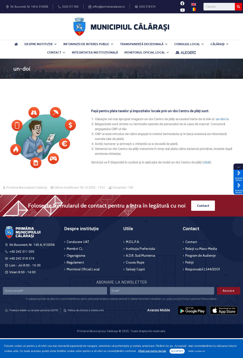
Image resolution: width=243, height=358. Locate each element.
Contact (54, 52)
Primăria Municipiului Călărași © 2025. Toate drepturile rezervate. (121, 331)
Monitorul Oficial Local (144, 52)
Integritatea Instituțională (95, 52)
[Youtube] (182, 10)
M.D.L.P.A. (133, 242)
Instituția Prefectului (140, 249)
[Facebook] (182, 3)
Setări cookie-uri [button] (196, 351)
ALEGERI (188, 52)
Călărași (217, 44)
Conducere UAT (78, 242)
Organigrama (76, 255)
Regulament (75, 262)
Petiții (189, 262)
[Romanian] (193, 9)
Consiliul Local (187, 44)
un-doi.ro (222, 119)
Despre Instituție (38, 44)
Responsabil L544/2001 (202, 269)
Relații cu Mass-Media (201, 249)
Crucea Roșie (135, 262)
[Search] (238, 6)
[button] (55, 44)
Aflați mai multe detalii (152, 351)
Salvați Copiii (135, 269)
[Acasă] (16, 45)
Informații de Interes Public (86, 44)
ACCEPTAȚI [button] (177, 351)
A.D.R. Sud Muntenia (140, 255)
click (207, 162)
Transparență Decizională (142, 44)
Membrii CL (75, 249)
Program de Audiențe (200, 255)
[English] (193, 4)
